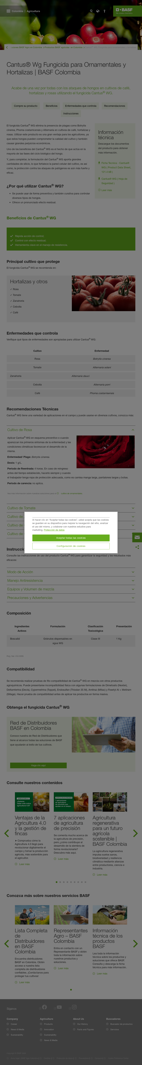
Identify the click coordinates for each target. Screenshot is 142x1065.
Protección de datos (54, 530)
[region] (71, 532)
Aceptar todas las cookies (71, 537)
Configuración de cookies (71, 546)
